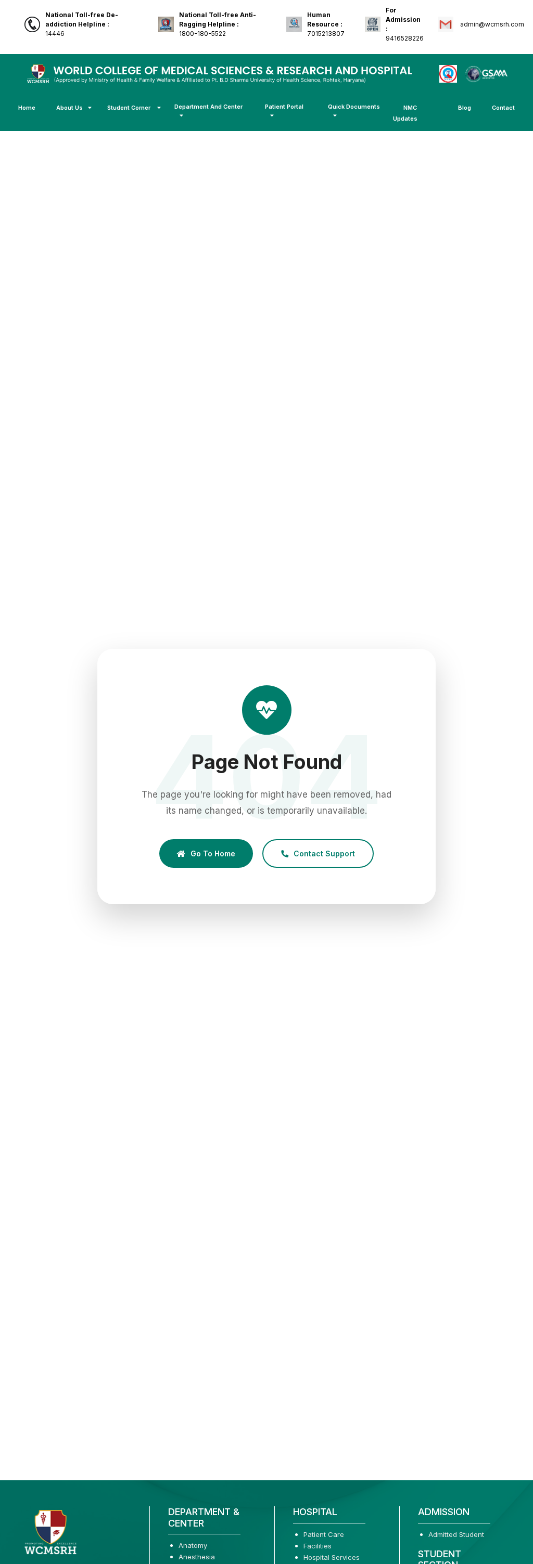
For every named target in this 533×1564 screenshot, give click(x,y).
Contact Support (324, 853)
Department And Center (208, 106)
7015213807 (326, 24)
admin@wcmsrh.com (491, 24)
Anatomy (193, 1545)
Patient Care (323, 1534)
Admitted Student (456, 1534)
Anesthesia (197, 1557)
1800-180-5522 (217, 24)
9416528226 (405, 24)
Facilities (317, 1546)
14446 (81, 24)
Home (26, 107)
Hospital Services (331, 1557)
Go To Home (213, 853)
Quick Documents (354, 106)
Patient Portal (284, 106)
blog (464, 107)
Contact (503, 107)
